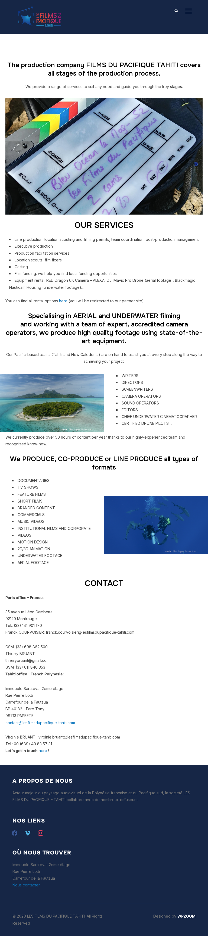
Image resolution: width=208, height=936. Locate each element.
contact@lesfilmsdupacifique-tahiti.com (40, 722)
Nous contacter (26, 885)
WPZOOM (186, 916)
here (63, 301)
